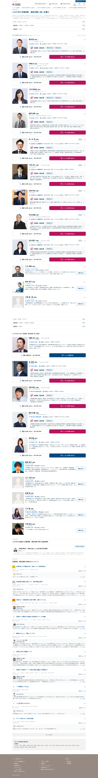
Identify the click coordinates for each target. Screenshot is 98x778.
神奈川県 (33, 391)
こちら (39, 35)
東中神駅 (43, 366)
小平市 (50, 745)
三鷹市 (28, 745)
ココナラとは (17, 767)
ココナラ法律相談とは (19, 761)
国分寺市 (62, 745)
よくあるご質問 (17, 769)
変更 (84, 21)
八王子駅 (43, 43)
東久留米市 (16, 747)
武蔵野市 (24, 745)
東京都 (32, 44)
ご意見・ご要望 (44, 761)
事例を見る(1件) (50, 47)
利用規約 (43, 763)
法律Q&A (16, 763)
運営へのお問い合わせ (19, 771)
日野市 (35, 342)
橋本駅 (46, 391)
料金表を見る (58, 47)
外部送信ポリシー (45, 767)
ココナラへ (16, 1)
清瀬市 (77, 745)
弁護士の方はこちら (80, 1)
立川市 (35, 442)
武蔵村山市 (22, 747)
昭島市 (35, 366)
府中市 (31, 745)
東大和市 (74, 745)
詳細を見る (81, 273)
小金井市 (46, 745)
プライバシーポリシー (46, 765)
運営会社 (69, 761)
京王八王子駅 (44, 68)
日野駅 (42, 342)
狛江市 (69, 745)
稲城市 (30, 747)
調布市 (38, 745)
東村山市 (58, 745)
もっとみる (49, 734)
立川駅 (42, 442)
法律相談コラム (17, 765)
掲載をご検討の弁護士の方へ (48, 769)
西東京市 (34, 747)
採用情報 (69, 763)
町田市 (42, 745)
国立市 (66, 745)
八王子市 (36, 44)
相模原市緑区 (38, 391)
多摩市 (26, 747)
